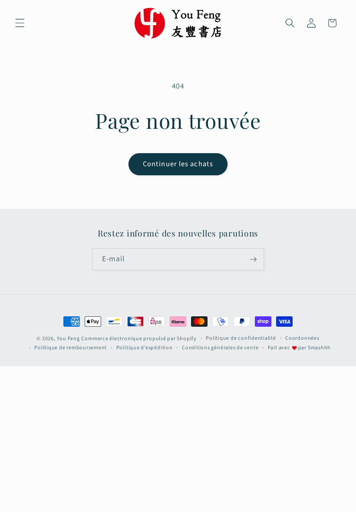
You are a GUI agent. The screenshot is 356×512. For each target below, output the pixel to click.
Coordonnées (302, 338)
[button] (20, 23)
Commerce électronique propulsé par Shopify (138, 338)
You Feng (68, 338)
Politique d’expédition (144, 347)
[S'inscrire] (253, 259)
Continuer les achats (178, 164)
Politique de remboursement (70, 347)
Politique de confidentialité (241, 338)
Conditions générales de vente (220, 347)
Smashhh (319, 347)
